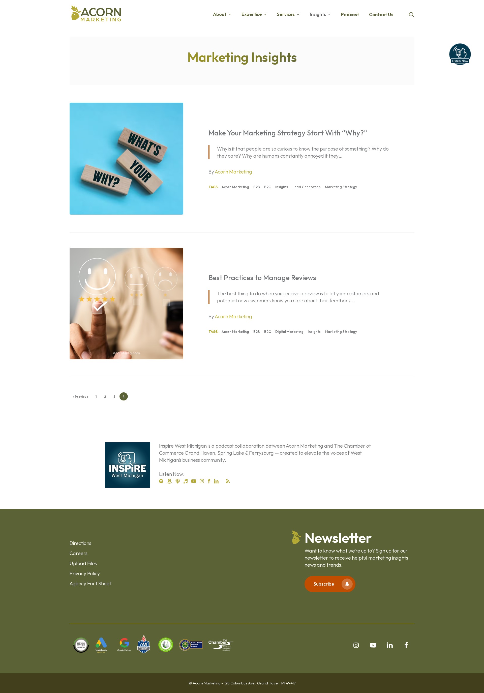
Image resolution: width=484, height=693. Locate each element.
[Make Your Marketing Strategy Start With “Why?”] (126, 159)
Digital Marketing (289, 331)
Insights (281, 187)
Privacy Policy (85, 573)
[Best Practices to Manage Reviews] (126, 304)
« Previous (80, 396)
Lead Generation (306, 187)
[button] (330, 584)
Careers (78, 553)
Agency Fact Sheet (90, 583)
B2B (256, 187)
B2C (267, 187)
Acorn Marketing (235, 187)
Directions (80, 543)
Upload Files (83, 563)
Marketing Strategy (341, 187)
